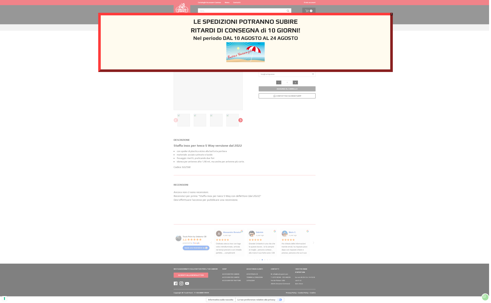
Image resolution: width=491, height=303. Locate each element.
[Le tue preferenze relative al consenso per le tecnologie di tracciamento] (4, 298)
